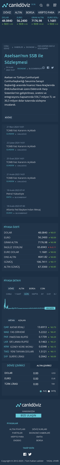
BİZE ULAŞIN (28, 415)
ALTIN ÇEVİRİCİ (44, 365)
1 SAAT (18, 294)
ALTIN (18, 12)
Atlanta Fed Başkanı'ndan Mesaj (23, 209)
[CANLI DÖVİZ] (16, 5)
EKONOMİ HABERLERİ (39, 433)
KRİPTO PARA (46, 12)
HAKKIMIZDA (28, 411)
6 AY (56, 294)
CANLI (9, 294)
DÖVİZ (7, 12)
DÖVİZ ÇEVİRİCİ (16, 365)
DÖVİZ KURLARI (39, 429)
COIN (42, 289)
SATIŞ (53, 391)
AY (42, 294)
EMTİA (39, 437)
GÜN (26, 294)
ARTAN (11, 320)
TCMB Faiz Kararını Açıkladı (21, 130)
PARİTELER (17, 433)
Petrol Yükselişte (15, 194)
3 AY (49, 294)
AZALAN (22, 320)
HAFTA (35, 294)
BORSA (30, 12)
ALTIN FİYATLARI (17, 429)
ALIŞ (45, 391)
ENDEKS (17, 440)
